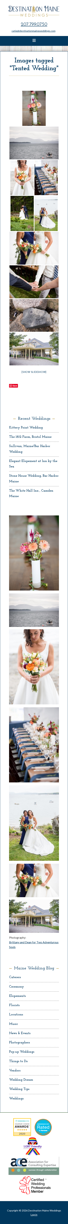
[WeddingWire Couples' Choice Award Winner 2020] (22, 1135)
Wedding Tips (19, 1089)
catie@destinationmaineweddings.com (33, 30)
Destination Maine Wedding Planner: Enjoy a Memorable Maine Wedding (34, 11)
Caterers (15, 977)
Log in (34, 1214)
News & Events (19, 1033)
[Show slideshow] (34, 371)
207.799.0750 (34, 24)
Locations (16, 1014)
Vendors (14, 1070)
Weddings (16, 1098)
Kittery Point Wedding (26, 427)
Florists (14, 1005)
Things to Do (18, 1061)
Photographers (19, 1042)
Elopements (17, 996)
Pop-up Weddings (21, 1052)
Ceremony (16, 986)
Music (13, 1024)
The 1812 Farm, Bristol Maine (30, 437)
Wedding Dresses (21, 1080)
